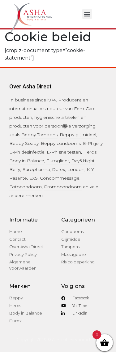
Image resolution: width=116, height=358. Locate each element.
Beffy (14, 169)
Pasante (18, 178)
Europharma (36, 169)
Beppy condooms (61, 143)
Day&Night (83, 160)
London (75, 169)
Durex (58, 169)
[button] (87, 14)
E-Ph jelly (93, 143)
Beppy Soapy (24, 143)
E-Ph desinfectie (27, 152)
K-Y (90, 169)
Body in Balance (26, 160)
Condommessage (59, 178)
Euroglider (57, 160)
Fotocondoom (25, 187)
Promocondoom (63, 187)
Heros (90, 152)
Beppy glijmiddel (78, 134)
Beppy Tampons (39, 134)
